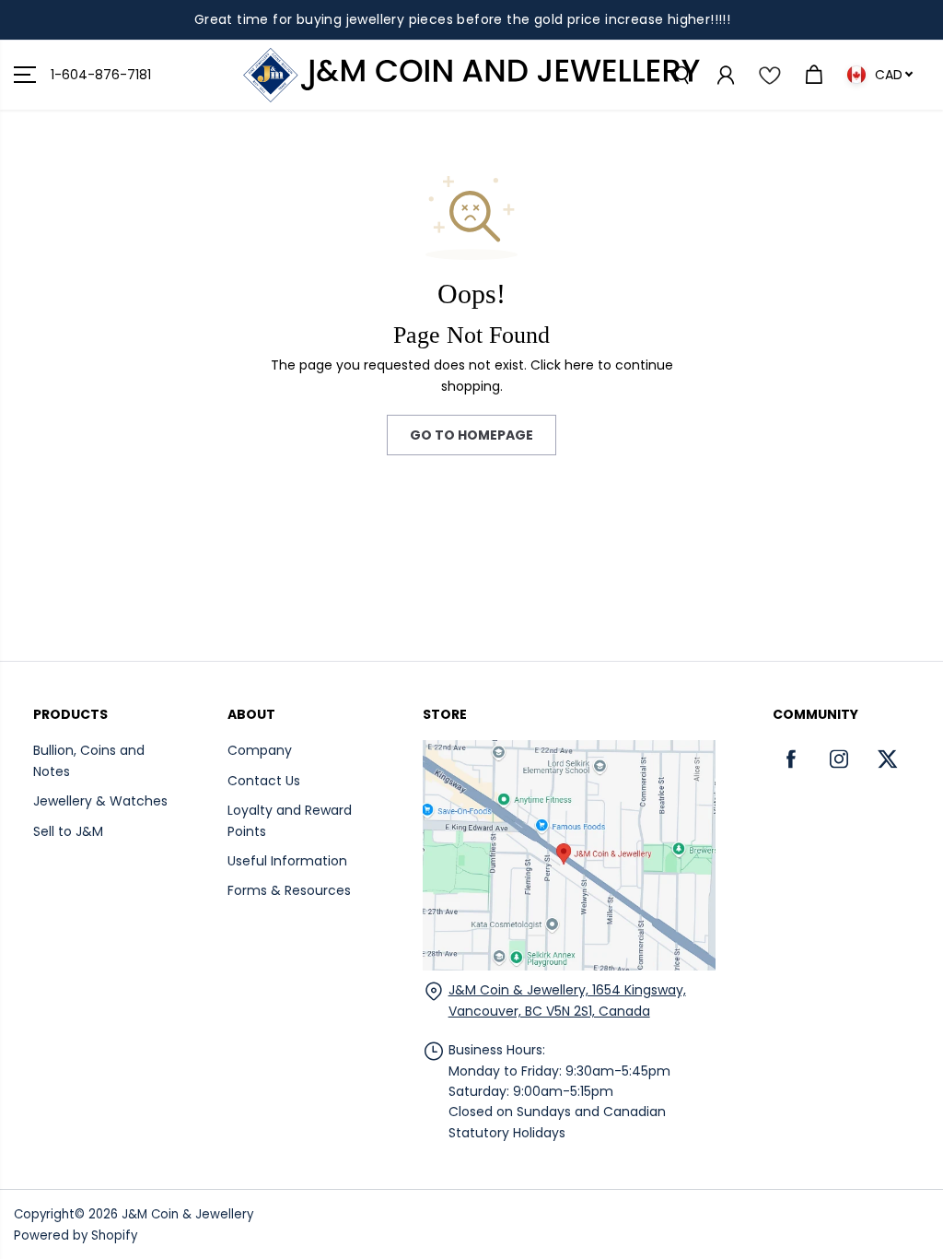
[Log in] (724, 74)
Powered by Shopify (75, 1235)
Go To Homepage (471, 435)
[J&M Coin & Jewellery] (471, 75)
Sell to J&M (68, 831)
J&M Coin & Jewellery (187, 1214)
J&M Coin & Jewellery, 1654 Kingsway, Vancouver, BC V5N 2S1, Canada (567, 1000)
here (579, 365)
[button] (25, 75)
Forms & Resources (289, 890)
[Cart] (813, 74)
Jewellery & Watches (100, 801)
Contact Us (263, 780)
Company (259, 750)
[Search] (680, 74)
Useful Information (287, 861)
